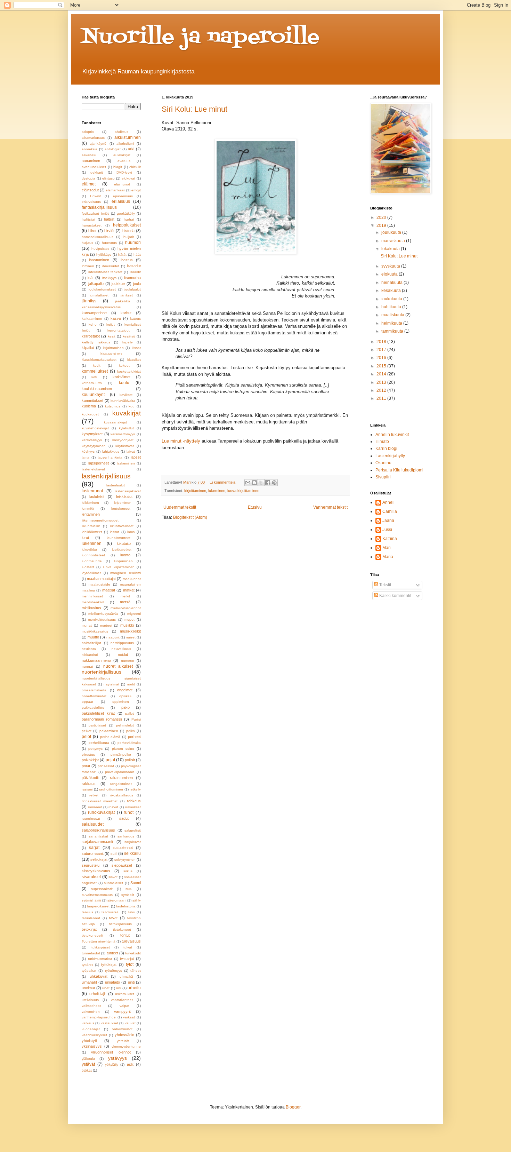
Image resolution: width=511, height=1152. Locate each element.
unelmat (88, 988)
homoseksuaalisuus (97, 237)
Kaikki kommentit (394, 595)
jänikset (127, 295)
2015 (381, 366)
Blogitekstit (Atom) (190, 517)
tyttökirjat (108, 964)
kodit (96, 365)
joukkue (118, 283)
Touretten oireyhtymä (98, 941)
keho (93, 324)
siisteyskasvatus (96, 871)
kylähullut (126, 428)
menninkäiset (92, 596)
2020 (381, 217)
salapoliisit (132, 830)
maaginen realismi (125, 573)
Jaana (388, 520)
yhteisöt (123, 1041)
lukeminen (216, 490)
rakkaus (89, 783)
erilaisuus (121, 201)
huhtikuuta (391, 306)
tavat (113, 918)
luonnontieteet (93, 555)
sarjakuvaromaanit (97, 842)
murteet (106, 625)
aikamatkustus (93, 138)
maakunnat (132, 579)
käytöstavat (124, 446)
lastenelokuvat (93, 469)
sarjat (94, 847)
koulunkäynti (94, 394)
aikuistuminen (127, 137)
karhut (126, 313)
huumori (133, 242)
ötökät (87, 1070)
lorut (85, 537)
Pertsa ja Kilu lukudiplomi (399, 470)
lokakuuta (391, 248)
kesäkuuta (391, 290)
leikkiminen (90, 503)
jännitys (89, 301)
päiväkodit (90, 778)
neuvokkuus (121, 649)
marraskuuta (393, 240)
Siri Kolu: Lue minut (194, 109)
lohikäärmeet (92, 532)
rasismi (87, 789)
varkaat (129, 1017)
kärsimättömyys (123, 434)
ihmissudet (110, 266)
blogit (117, 167)
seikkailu (132, 853)
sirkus (127, 871)
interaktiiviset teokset (105, 272)
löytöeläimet (91, 573)
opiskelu (125, 696)
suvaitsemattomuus (97, 895)
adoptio (88, 132)
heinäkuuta (392, 282)
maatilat (108, 590)
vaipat (124, 1006)
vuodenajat (91, 1029)
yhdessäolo (124, 1035)
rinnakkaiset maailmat (99, 801)
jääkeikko (122, 301)
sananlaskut (98, 836)
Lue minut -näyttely (181, 441)
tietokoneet (122, 929)
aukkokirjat (121, 155)
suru (128, 889)
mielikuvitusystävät (103, 613)
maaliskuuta (393, 314)
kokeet (124, 365)
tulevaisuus (131, 941)
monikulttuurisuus (102, 619)
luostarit (88, 567)
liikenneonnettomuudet (100, 520)
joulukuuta (391, 232)
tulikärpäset (100, 947)
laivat (131, 451)
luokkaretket (121, 549)
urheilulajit (97, 994)
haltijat (109, 219)
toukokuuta (392, 298)
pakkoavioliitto (93, 707)
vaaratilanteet (122, 1000)
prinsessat (106, 766)
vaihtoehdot (91, 1006)
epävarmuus (123, 196)
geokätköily (126, 213)
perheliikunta (99, 743)
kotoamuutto (92, 383)
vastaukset (109, 1023)
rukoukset (133, 807)
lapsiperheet (98, 463)
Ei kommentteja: (223, 482)
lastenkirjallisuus (106, 476)
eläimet (89, 184)
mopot (129, 619)
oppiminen (120, 702)
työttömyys (113, 970)
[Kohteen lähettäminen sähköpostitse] (247, 482)
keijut (110, 324)
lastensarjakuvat (128, 491)
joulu (137, 283)
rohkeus (134, 801)
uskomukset (124, 994)
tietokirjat (89, 929)
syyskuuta (391, 266)
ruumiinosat (91, 818)
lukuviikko (89, 549)
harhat (129, 219)
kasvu (116, 318)
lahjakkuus (110, 451)
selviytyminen (125, 859)
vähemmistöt (122, 1029)
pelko (130, 731)
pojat (110, 759)
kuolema (89, 406)
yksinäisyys (92, 1046)
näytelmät (111, 684)
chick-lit (135, 167)
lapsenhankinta (110, 457)
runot (128, 812)
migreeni (134, 613)
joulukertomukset (102, 289)
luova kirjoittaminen (243, 490)
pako (125, 707)
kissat (136, 348)
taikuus (87, 912)
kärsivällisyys (92, 440)
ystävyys (117, 1058)
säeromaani (116, 900)
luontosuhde (92, 561)
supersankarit (102, 889)
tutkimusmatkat (100, 959)
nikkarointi (90, 655)
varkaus (88, 1023)
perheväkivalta (129, 743)
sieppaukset (122, 865)
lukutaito (124, 543)
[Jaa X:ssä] (261, 482)
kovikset (126, 395)
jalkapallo (96, 283)
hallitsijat (88, 219)
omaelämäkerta (94, 690)
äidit (130, 1064)
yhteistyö (89, 1041)
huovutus (109, 243)
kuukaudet (90, 414)
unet (106, 988)
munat (87, 625)
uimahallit (89, 982)
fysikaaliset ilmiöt (95, 213)
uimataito (112, 982)
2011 (381, 398)
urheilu (134, 987)
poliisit (130, 760)
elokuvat (128, 178)
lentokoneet (120, 508)
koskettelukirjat (129, 371)
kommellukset (95, 371)
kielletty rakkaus (96, 342)
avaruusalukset (94, 167)
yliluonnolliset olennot (110, 1052)
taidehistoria (126, 906)
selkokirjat (98, 859)
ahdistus (121, 132)
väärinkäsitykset (94, 1035)
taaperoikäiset (98, 906)
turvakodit (133, 953)
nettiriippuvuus (122, 643)
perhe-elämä (110, 737)
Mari (386, 547)
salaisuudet (93, 824)
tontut (125, 935)
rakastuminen (121, 778)
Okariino (383, 462)
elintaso (108, 178)
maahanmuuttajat (101, 579)
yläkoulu (88, 1058)
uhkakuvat (98, 976)
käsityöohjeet (122, 440)
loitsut (114, 532)
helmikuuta (392, 323)
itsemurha (132, 278)
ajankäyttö (98, 143)
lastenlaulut (115, 485)
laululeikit (96, 496)
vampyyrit (122, 1011)
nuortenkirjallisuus (101, 672)
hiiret (92, 231)
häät (137, 254)
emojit (136, 190)
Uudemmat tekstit (179, 507)
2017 (381, 349)
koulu (124, 382)
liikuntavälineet (121, 526)
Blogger (293, 1107)
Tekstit (384, 584)
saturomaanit (93, 853)
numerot (127, 660)
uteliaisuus (90, 1000)
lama (85, 457)
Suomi (135, 883)
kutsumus (112, 406)
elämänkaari (115, 190)
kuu (132, 406)
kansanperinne (94, 313)
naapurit (113, 637)
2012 (381, 390)
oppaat (87, 702)
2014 (381, 374)
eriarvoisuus (91, 202)
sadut (124, 818)
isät (91, 278)
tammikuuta (392, 331)
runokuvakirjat (101, 812)
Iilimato (382, 441)
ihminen (88, 266)
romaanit (95, 807)
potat (86, 766)
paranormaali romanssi (102, 719)
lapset (136, 457)
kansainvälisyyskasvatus (101, 307)
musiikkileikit (130, 631)
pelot (86, 736)
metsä (125, 602)
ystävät (88, 1064)
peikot (86, 731)
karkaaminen (92, 318)
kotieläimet (121, 377)
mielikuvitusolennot (126, 608)
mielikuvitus (91, 608)
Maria (387, 556)
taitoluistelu (111, 912)
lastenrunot (92, 490)
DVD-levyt (124, 172)
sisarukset (91, 876)
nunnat (87, 666)
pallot (129, 713)
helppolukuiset (127, 225)
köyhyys (88, 451)
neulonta (89, 649)
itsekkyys (109, 278)
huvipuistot (100, 249)
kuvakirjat (126, 413)
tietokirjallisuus (120, 924)
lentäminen (91, 514)
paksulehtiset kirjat (98, 713)
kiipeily (127, 342)
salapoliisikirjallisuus (98, 830)
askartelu (89, 155)
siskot (112, 877)
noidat (123, 654)
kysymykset (92, 434)
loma (131, 532)
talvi (131, 912)
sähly (136, 900)
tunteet (112, 953)
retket (93, 795)
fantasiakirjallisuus (99, 207)
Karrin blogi (386, 448)
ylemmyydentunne (126, 1046)
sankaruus (125, 836)
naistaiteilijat (91, 643)
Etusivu (255, 507)
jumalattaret (99, 295)
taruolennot (91, 918)
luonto (125, 555)
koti (94, 377)
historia (128, 231)
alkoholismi (125, 143)
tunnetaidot (91, 953)
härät (122, 254)
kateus (135, 318)
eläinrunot (122, 184)
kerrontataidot (118, 330)
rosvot (113, 807)
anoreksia (89, 149)
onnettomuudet (94, 696)
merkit (125, 596)
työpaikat (89, 970)
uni (118, 988)
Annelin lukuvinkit (392, 434)
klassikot (134, 360)
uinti (131, 982)
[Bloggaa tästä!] (254, 482)
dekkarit (96, 172)
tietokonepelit (92, 935)
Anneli (388, 502)
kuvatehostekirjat (95, 428)
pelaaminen (108, 731)
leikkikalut (124, 496)
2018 (381, 341)
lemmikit (88, 508)
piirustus (88, 754)
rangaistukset (121, 784)
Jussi (387, 529)
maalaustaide (99, 584)
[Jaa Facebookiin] (267, 482)
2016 (381, 357)
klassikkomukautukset (99, 360)
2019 (381, 225)
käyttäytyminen (94, 446)
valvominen (91, 1012)
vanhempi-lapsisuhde (99, 1017)
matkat (129, 590)
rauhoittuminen (111, 789)
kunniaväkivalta (123, 401)
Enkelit (95, 196)
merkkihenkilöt (93, 602)
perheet (134, 736)
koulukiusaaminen (97, 389)
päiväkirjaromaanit (119, 772)
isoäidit (135, 272)
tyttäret (87, 965)
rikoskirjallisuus (121, 795)
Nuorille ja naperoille (200, 37)
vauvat (130, 1023)
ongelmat (124, 690)
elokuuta (390, 274)
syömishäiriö (91, 900)
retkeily (135, 789)
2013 (381, 382)
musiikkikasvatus (95, 631)
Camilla (389, 511)
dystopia (88, 178)
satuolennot (123, 847)
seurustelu (90, 865)
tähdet (135, 970)
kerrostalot (91, 336)
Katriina (389, 538)
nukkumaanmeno (96, 660)
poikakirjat (90, 760)
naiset (131, 637)
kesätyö (129, 336)
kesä (111, 336)
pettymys (95, 748)
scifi (114, 853)
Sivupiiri (383, 477)
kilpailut (88, 347)
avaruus (123, 161)
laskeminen (126, 463)
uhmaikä (126, 976)
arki (131, 149)
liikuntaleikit (91, 526)
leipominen (122, 503)
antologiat (113, 149)
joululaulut (132, 289)
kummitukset (92, 400)
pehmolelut (125, 725)
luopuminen (123, 561)
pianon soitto (123, 748)
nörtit (131, 684)
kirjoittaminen (195, 490)
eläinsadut (90, 190)
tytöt (129, 964)
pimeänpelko (121, 754)
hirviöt (109, 231)
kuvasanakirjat (115, 422)
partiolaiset (97, 725)
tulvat (127, 947)
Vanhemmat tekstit (330, 507)
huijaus (87, 243)
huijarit (128, 237)
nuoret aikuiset (118, 666)
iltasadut (134, 266)
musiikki (127, 625)
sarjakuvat (132, 842)
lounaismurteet (118, 538)
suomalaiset (113, 883)
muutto (93, 637)
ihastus (127, 260)
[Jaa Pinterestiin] (274, 482)
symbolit (127, 895)
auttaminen (91, 161)
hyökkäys (103, 254)
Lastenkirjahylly (390, 455)
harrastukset (92, 225)
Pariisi (136, 719)
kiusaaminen (111, 353)
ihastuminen (99, 260)
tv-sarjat (127, 958)
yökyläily (111, 1064)
